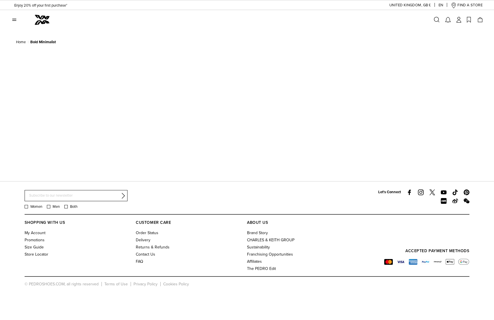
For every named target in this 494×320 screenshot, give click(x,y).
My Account (35, 232)
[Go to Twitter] (432, 192)
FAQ (139, 261)
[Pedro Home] (42, 19)
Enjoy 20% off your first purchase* (40, 5)
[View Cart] (480, 20)
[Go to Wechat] (466, 201)
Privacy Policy (146, 284)
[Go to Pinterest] (466, 192)
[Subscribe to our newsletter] (123, 195)
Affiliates (254, 261)
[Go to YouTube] (444, 192)
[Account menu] (459, 20)
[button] (405, 5)
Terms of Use (116, 284)
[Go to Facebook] (409, 192)
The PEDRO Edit (261, 268)
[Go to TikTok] (455, 192)
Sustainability (258, 247)
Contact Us (145, 254)
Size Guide (34, 247)
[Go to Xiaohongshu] (444, 201)
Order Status (147, 232)
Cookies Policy (176, 284)
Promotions (35, 240)
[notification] (448, 20)
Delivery (143, 240)
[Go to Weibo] (455, 201)
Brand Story (257, 232)
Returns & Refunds (153, 247)
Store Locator (36, 254)
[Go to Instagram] (421, 192)
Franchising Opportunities (270, 254)
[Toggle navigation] (14, 19)
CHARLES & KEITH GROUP (270, 240)
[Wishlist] (469, 20)
